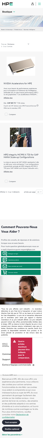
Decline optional (12, 429)
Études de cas (18, 29)
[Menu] (39, 3)
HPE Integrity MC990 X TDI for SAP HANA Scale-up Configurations (21, 155)
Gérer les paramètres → (12, 434)
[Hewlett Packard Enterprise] (7, 3)
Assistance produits (13, 260)
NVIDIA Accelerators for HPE (18, 83)
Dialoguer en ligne (13, 254)
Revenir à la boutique (6, 29)
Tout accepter (11, 422)
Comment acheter (13, 272)
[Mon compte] (32, 3)
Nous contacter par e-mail (15, 266)
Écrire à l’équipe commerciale (16, 364)
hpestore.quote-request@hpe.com (21, 249)
